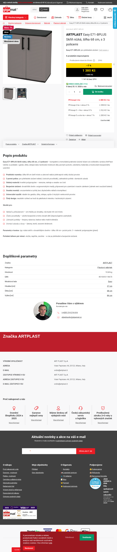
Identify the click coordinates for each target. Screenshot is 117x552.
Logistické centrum (70, 473)
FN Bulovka (96, 473)
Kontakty (66, 469)
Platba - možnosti (9, 476)
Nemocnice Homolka (99, 476)
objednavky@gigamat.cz (72, 317)
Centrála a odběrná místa (12, 479)
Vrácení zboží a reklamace (12, 490)
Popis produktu (11, 144)
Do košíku (99, 92)
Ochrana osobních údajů (11, 496)
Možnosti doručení (105, 86)
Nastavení (29, 548)
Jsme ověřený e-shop (107, 481)
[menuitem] (17, 17)
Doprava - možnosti (10, 473)
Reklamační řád (8, 486)
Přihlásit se (85, 451)
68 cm (109, 291)
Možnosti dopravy (75, 3)
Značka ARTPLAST (29, 144)
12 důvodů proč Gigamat (54, 3)
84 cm (109, 295)
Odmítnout (69, 537)
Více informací (104, 50)
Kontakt (91, 3)
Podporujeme (97, 469)
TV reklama (67, 476)
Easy (110, 281)
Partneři (66, 483)
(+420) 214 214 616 (70, 313)
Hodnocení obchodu (105, 3)
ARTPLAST (107, 263)
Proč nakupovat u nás (11, 469)
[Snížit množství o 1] (69, 92)
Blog (64, 479)
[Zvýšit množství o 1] (80, 92)
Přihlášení (85, 9)
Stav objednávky (38, 473)
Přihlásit (35, 469)
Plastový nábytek (104, 267)
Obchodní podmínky (10, 483)
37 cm (109, 286)
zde (50, 543)
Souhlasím (86, 537)
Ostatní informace (48, 144)
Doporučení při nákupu (11, 493)
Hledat (45, 9)
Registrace (85, 11)
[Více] (108, 17)
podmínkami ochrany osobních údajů (69, 441)
